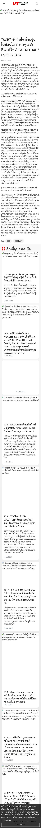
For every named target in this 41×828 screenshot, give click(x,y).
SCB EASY (18, 241)
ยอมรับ (20, 824)
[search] (37, 3)
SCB (8, 241)
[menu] (4, 3)
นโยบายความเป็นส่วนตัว (21, 812)
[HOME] (20, 3)
